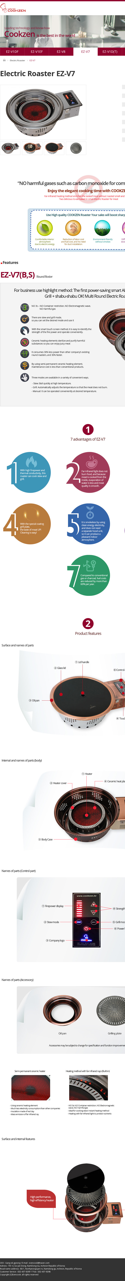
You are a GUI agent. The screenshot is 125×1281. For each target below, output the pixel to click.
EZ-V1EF (37, 51)
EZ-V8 (61, 51)
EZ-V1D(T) (110, 51)
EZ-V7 (85, 51)
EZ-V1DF (12, 51)
